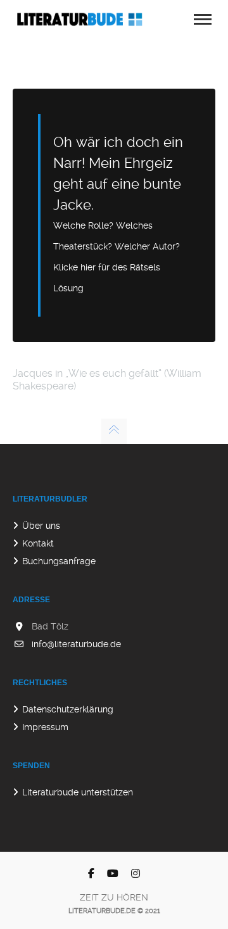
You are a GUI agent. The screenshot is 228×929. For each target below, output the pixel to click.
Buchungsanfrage (59, 561)
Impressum (45, 727)
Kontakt (38, 543)
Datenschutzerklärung (67, 709)
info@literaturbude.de (76, 644)
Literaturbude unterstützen (77, 792)
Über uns (41, 526)
